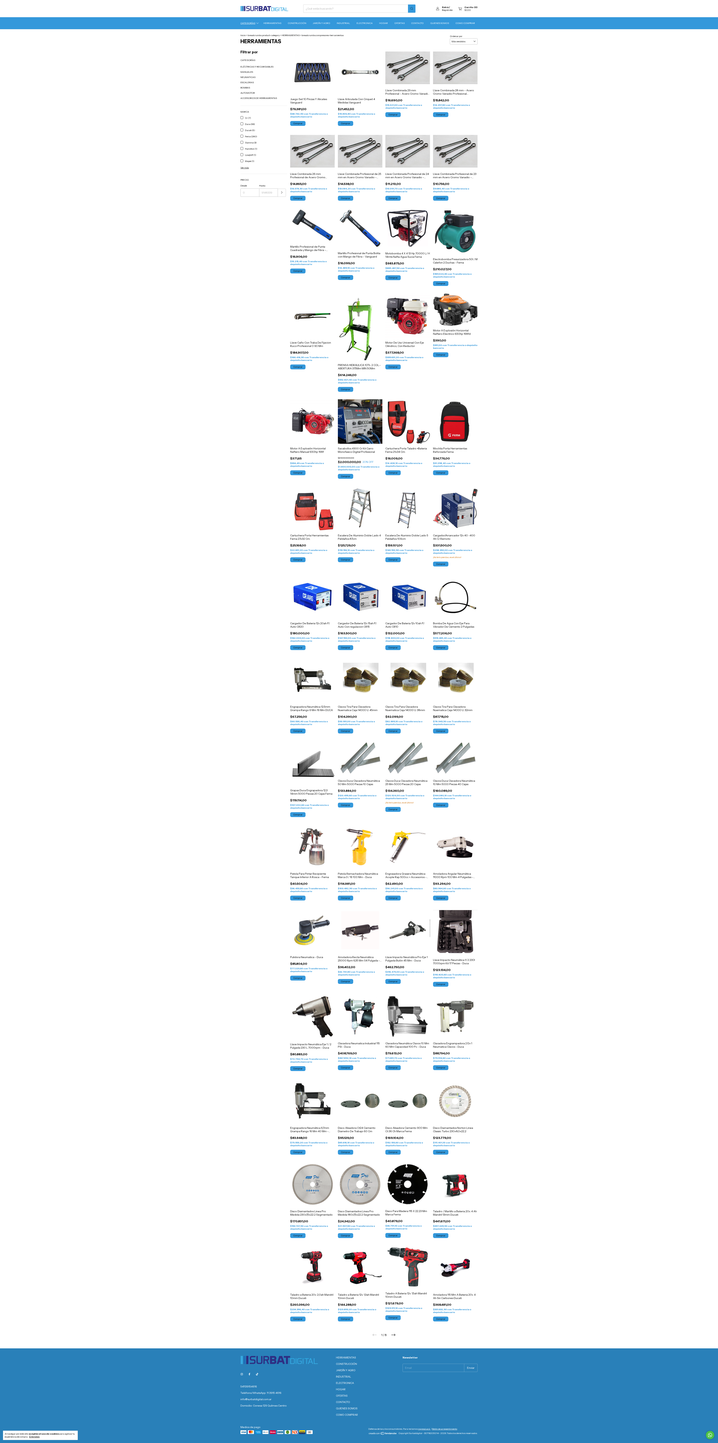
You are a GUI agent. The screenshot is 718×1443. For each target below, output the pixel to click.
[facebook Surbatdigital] (249, 1374)
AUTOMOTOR (247, 92)
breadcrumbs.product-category (264, 35)
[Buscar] (411, 8)
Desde (243, 185)
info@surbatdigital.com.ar (255, 1399)
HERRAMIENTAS (272, 23)
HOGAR (383, 23)
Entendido (34, 1437)
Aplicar (282, 193)
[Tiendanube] (382, 1439)
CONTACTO (417, 23)
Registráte (447, 10)
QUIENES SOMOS (439, 23)
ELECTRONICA (365, 23)
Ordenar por (456, 36)
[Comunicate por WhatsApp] (710, 1435)
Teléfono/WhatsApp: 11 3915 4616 (260, 1393)
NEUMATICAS (247, 77)
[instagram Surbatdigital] (241, 1374)
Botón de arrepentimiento (444, 1434)
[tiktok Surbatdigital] (257, 1374)
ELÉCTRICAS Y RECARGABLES (256, 66)
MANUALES (246, 72)
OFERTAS (399, 23)
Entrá (445, 7)
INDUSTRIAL (343, 23)
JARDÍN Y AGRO (321, 23)
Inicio (243, 35)
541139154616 (248, 1386)
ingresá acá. (424, 1434)
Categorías (247, 23)
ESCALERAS (247, 82)
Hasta (262, 185)
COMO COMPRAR (465, 23)
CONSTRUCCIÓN (297, 23)
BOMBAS (245, 87)
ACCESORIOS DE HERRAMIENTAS (258, 98)
